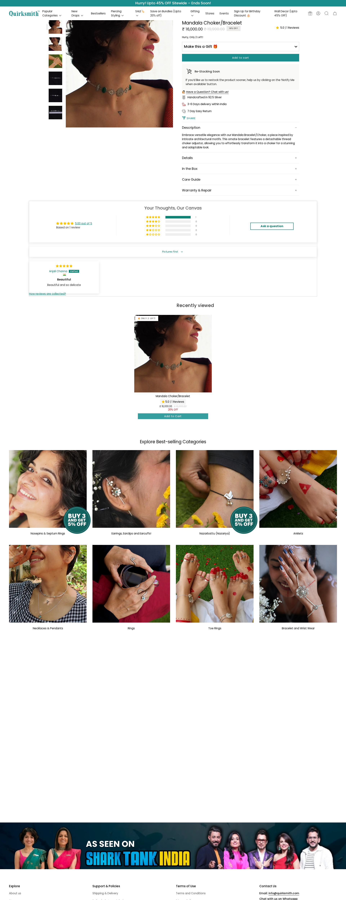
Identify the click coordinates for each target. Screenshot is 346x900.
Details (187, 158)
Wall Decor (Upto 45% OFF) (285, 13)
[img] (64, 266)
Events (224, 13)
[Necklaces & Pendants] (48, 584)
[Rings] (131, 584)
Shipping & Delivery (105, 893)
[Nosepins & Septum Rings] (48, 489)
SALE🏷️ (140, 11)
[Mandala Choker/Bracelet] (173, 353)
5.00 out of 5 (83, 223)
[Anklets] (298, 489)
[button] (326, 13)
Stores (209, 13)
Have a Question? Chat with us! (207, 92)
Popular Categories (50, 13)
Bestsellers (98, 13)
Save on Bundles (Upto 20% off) (165, 13)
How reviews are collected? (47, 294)
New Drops (76, 13)
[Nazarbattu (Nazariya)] (215, 489)
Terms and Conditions (191, 893)
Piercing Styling (116, 13)
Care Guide (191, 179)
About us (15, 893)
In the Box (190, 168)
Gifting (194, 11)
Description (191, 127)
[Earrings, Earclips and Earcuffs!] (131, 489)
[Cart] (335, 13)
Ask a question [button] (272, 226)
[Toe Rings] (215, 584)
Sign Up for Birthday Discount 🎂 (247, 13)
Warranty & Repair (197, 190)
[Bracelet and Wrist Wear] (298, 584)
